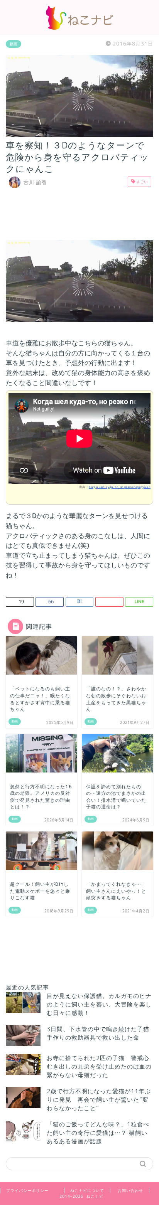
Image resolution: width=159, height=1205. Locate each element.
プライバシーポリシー (27, 1190)
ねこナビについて (87, 1190)
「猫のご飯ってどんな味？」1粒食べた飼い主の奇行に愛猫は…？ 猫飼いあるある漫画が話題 (98, 1132)
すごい (141, 181)
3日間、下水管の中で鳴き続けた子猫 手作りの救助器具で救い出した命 (101, 1033)
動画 (13, 44)
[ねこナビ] (79, 27)
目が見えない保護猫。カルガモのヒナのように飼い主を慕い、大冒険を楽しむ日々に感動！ (99, 1004)
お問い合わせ (130, 1190)
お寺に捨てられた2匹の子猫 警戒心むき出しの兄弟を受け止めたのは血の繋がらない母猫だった (99, 1066)
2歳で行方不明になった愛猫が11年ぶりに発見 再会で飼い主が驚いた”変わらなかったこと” (99, 1099)
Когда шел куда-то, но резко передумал (120, 487)
